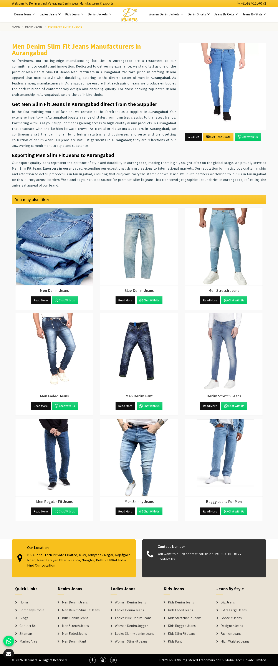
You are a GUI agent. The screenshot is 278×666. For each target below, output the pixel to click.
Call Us (194, 137)
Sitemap (26, 633)
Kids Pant (175, 641)
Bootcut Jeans (231, 618)
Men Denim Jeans (75, 602)
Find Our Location (41, 565)
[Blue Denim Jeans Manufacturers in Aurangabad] (139, 247)
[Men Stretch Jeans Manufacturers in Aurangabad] (224, 247)
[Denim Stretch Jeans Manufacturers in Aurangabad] (224, 352)
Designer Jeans (232, 626)
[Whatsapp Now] (8, 641)
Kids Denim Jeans (181, 602)
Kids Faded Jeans (180, 610)
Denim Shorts (197, 14)
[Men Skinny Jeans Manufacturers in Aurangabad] (139, 458)
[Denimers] (129, 14)
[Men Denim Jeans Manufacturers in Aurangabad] (54, 247)
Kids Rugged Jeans (182, 626)
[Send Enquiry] (222, 86)
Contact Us (166, 559)
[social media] (92, 660)
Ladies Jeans (49, 14)
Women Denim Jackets (164, 14)
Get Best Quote (220, 137)
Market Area (28, 641)
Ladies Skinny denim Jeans (134, 633)
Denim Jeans (23, 14)
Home (16, 26)
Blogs (24, 618)
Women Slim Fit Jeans (131, 641)
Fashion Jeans (231, 633)
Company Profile (32, 610)
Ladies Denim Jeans (129, 610)
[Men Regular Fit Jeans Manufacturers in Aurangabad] (54, 458)
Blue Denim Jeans (75, 618)
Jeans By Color (224, 14)
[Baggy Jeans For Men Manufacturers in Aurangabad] (224, 458)
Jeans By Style (252, 14)
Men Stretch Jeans (75, 626)
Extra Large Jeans (234, 610)
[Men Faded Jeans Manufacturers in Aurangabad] (54, 352)
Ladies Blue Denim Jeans (133, 618)
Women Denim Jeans (130, 602)
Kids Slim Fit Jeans (181, 633)
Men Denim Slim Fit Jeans (81, 610)
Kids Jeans (72, 14)
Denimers (31, 660)
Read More (41, 300)
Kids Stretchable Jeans (185, 618)
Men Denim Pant (74, 641)
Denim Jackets (98, 14)
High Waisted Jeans (235, 641)
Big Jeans (228, 602)
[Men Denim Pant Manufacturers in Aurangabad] (139, 352)
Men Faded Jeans (74, 633)
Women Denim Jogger (131, 626)
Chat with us (250, 137)
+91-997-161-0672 (253, 3)
